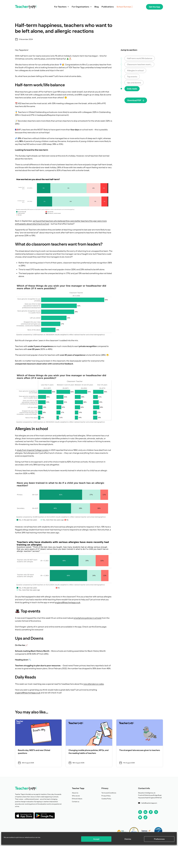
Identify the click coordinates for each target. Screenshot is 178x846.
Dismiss (127, 839)
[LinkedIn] (145, 812)
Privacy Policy (106, 796)
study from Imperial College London (33, 450)
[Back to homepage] (26, 6)
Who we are (76, 796)
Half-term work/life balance (139, 58)
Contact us (75, 801)
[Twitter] (156, 812)
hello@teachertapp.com (149, 803)
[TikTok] (145, 817)
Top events (132, 76)
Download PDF (134, 100)
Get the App (154, 7)
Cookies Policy (106, 799)
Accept (96, 839)
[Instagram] (140, 812)
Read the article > (38, 743)
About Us (75, 793)
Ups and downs (134, 82)
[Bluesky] (140, 817)
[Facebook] (151, 812)
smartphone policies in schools (87, 618)
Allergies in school (135, 70)
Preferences (159, 839)
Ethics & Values (77, 799)
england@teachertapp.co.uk (67, 602)
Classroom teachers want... (139, 64)
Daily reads (132, 88)
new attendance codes (93, 684)
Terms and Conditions (108, 793)
